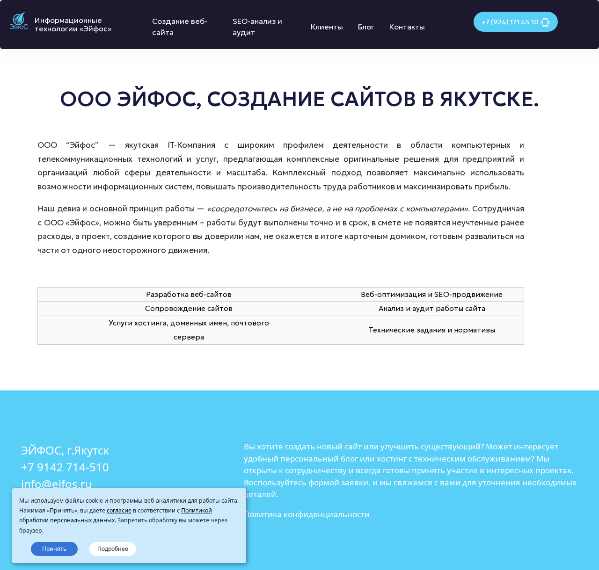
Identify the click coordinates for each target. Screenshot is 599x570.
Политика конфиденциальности (307, 514)
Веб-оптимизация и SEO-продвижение (432, 294)
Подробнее (112, 549)
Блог (366, 26)
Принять (54, 549)
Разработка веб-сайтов (189, 294)
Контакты (407, 26)
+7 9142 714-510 (65, 467)
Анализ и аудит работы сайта (432, 308)
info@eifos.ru (56, 483)
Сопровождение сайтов (189, 308)
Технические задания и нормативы (432, 329)
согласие (119, 510)
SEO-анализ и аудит (257, 26)
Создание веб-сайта (179, 26)
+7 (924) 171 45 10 (510, 22)
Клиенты (327, 26)
